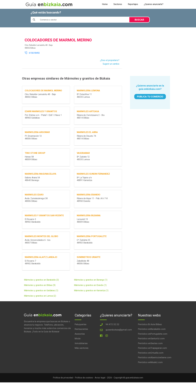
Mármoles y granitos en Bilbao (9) (39, 285)
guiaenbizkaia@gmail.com (119, 329)
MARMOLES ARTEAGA (88, 111)
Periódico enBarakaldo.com (152, 329)
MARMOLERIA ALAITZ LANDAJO (41, 257)
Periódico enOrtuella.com (150, 352)
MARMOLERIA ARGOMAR (37, 132)
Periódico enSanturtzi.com (151, 338)
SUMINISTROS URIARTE (88, 257)
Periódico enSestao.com (150, 343)
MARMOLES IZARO (34, 194)
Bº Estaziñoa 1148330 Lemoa (84, 95)
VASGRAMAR (83, 153)
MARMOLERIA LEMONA (88, 90)
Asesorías (80, 333)
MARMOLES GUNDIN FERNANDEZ (93, 174)
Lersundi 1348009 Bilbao (83, 220)
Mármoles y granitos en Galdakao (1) (41, 290)
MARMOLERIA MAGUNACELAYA (40, 174)
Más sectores (81, 348)
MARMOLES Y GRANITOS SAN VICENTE (44, 215)
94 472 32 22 (112, 324)
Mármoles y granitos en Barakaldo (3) (41, 280)
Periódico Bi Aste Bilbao (150, 324)
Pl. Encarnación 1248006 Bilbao (33, 137)
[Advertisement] (150, 51)
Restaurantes (81, 329)
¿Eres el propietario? (109, 60)
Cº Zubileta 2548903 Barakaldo (85, 241)
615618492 (33, 53)
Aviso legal (100, 377)
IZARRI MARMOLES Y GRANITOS (41, 111)
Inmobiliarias (81, 343)
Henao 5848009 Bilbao (31, 158)
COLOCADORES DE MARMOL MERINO (43, 90)
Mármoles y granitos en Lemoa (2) (40, 296)
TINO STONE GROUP (35, 153)
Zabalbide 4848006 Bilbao (83, 262)
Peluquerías (80, 324)
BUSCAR (139, 19)
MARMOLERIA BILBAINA (89, 215)
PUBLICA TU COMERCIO (150, 96)
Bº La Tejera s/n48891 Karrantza (84, 179)
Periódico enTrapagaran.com (152, 348)
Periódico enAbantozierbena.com (154, 357)
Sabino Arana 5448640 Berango (32, 179)
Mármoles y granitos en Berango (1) (90, 280)
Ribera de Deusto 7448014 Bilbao (86, 137)
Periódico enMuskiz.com (150, 362)
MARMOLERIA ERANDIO (88, 194)
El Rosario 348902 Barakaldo (33, 220)
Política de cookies (84, 377)
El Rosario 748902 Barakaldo (33, 262)
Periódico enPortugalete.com (152, 333)
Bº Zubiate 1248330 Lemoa (83, 158)
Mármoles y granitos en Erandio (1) (90, 285)
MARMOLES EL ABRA (87, 132)
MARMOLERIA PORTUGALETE (92, 236)
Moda (77, 338)
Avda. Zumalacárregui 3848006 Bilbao (36, 199)
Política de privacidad (63, 377)
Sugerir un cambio (111, 64)
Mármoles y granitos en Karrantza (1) (91, 290)
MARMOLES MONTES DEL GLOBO (41, 236)
